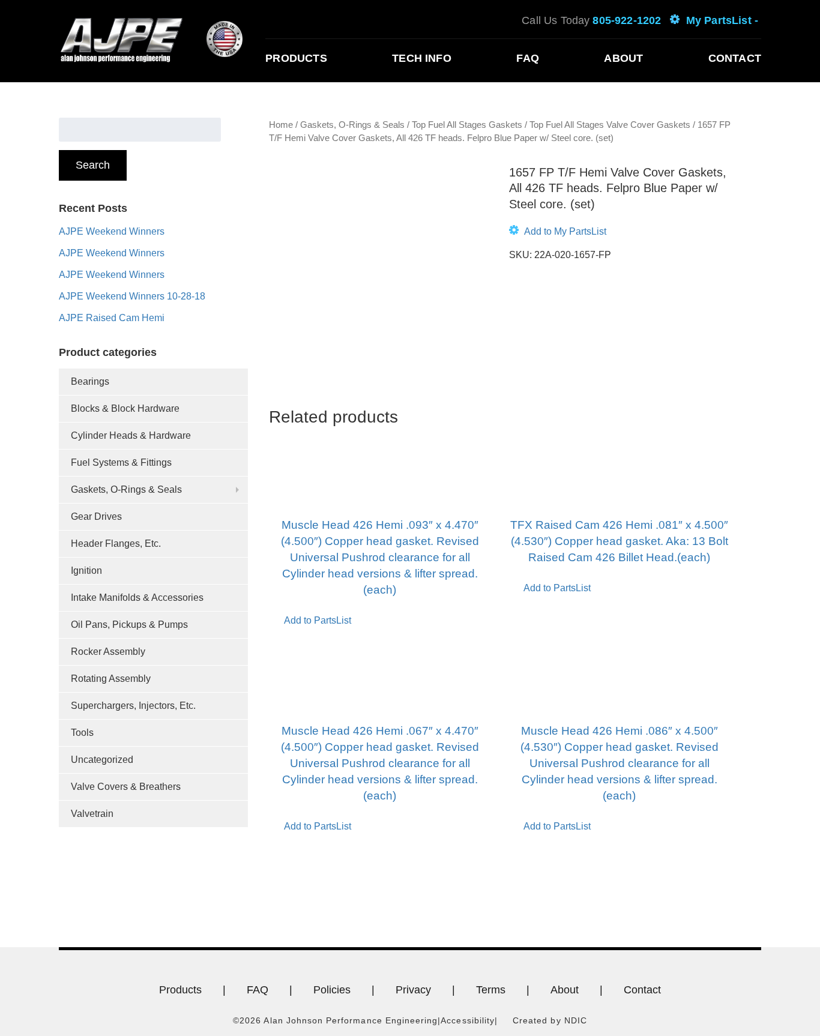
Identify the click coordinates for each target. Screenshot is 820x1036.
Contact (734, 58)
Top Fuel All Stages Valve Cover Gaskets (609, 125)
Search (93, 165)
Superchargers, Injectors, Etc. (133, 705)
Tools (82, 732)
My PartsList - (722, 20)
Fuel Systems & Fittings (121, 462)
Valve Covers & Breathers (126, 787)
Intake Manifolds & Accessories (137, 597)
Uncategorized (102, 759)
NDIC (575, 1020)
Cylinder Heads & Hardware (131, 435)
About (623, 58)
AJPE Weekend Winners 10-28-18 (132, 296)
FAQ (527, 58)
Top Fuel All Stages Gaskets (467, 125)
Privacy (413, 990)
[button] (557, 231)
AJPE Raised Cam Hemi (111, 318)
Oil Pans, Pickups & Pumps (129, 624)
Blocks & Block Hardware (125, 408)
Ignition (86, 570)
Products (296, 58)
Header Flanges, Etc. (116, 543)
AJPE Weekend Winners (111, 231)
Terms (490, 990)
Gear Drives (96, 516)
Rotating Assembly (111, 678)
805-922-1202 (626, 20)
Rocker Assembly (108, 651)
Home (281, 125)
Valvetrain (92, 814)
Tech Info (421, 58)
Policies (332, 990)
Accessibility (468, 1020)
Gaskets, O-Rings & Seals (126, 489)
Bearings (90, 381)
